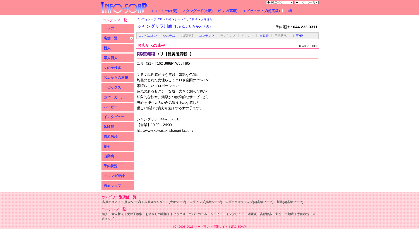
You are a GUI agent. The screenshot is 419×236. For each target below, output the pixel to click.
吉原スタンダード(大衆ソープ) (165, 202)
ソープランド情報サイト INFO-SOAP (220, 226)
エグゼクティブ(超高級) (261, 11)
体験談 (109, 126)
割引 (107, 146)
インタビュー (114, 117)
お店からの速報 (116, 77)
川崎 (288, 11)
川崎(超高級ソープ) (290, 202)
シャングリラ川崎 (174, 26)
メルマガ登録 (114, 176)
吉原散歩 (111, 136)
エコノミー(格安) (164, 11)
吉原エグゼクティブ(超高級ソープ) (249, 202)
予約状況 (111, 166)
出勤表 (109, 156)
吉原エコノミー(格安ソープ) (121, 202)
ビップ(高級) (227, 11)
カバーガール (114, 97)
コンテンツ (206, 35)
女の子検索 (112, 67)
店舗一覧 (111, 38)
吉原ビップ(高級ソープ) (205, 202)
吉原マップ (112, 185)
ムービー (111, 107)
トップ (109, 28)
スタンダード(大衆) (197, 11)
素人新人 (111, 58)
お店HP (298, 35)
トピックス (112, 87)
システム (169, 35)
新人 (107, 48)
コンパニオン (148, 35)
